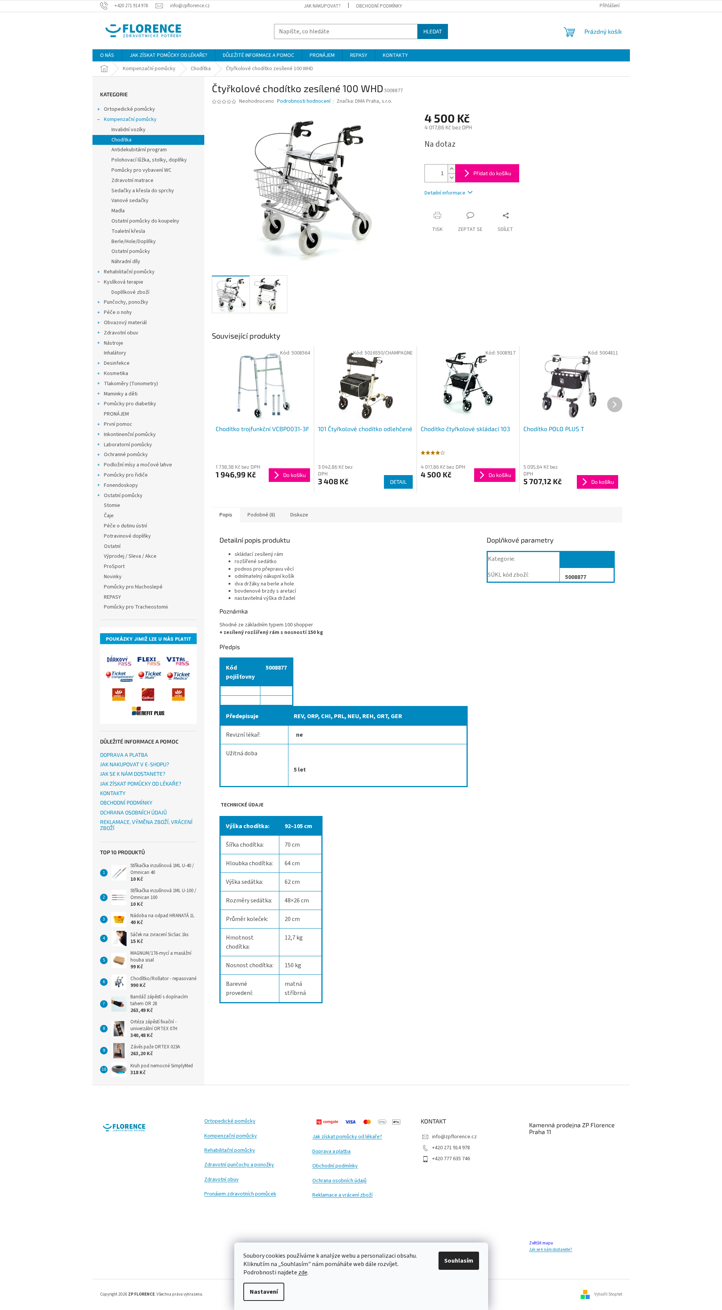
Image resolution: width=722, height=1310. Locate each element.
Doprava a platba (331, 1151)
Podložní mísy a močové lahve (138, 465)
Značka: (364, 101)
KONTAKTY (112, 793)
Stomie (112, 505)
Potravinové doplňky (127, 536)
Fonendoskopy (121, 485)
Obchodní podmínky (335, 1166)
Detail (398, 482)
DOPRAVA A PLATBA (124, 755)
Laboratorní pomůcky (128, 445)
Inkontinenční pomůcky (130, 434)
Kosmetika (116, 373)
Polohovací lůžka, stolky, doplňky (149, 160)
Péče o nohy (118, 312)
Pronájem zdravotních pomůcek (240, 1194)
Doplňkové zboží (130, 292)
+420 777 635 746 (451, 1159)
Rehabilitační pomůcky (129, 272)
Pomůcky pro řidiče (126, 475)
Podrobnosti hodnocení (303, 101)
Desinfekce (117, 363)
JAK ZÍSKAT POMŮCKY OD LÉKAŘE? (140, 783)
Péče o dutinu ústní (125, 526)
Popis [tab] (225, 515)
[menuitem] (107, 55)
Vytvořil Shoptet (608, 1294)
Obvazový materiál (125, 322)
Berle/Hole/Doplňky (133, 241)
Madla (118, 211)
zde (302, 1272)
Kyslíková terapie (123, 282)
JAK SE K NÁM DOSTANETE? (132, 774)
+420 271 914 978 (451, 1148)
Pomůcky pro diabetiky (130, 404)
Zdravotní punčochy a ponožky (239, 1165)
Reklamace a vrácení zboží (342, 1195)
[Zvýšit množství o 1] (451, 169)
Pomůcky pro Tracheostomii (136, 607)
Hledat (432, 31)
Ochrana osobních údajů (339, 1180)
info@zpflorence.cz (454, 1137)
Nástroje (113, 343)
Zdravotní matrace (132, 180)
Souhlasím (458, 1261)
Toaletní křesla (128, 231)
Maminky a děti (121, 394)
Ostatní (112, 546)
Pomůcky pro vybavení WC (141, 170)
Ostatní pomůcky (130, 251)
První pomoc (118, 424)
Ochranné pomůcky (126, 454)
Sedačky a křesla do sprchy (142, 191)
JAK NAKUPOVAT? (322, 6)
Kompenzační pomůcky (130, 119)
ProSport (114, 566)
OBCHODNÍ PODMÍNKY (379, 6)
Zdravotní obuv (121, 333)
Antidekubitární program (139, 150)
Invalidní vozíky (128, 129)
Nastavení (264, 1292)
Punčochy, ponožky (126, 302)
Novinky (113, 576)
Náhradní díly (125, 261)
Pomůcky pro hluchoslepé (133, 587)
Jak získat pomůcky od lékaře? (347, 1137)
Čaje (109, 515)
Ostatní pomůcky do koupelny (145, 221)
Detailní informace (444, 193)
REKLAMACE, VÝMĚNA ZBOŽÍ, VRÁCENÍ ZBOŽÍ (146, 825)
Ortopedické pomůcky (129, 109)
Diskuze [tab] (299, 515)
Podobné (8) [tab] (261, 515)
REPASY (112, 597)
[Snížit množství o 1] (451, 177)
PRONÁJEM (116, 414)
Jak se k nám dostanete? (550, 1249)
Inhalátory (115, 353)
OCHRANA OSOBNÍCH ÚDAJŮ (133, 812)
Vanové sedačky (130, 200)
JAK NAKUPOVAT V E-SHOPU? (134, 764)
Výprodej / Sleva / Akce (130, 556)
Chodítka (121, 140)
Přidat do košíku (492, 173)
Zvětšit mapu (541, 1243)
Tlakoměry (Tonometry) (131, 384)
